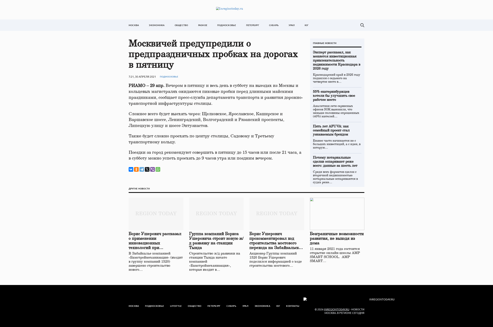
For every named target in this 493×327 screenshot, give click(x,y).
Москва (134, 25)
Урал (292, 25)
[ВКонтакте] (131, 169)
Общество (181, 25)
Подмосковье (226, 25)
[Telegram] (141, 169)
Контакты (292, 306)
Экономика (156, 25)
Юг (306, 25)
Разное (202, 25)
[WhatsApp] (158, 169)
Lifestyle (176, 306)
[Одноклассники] (136, 169)
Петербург (252, 25)
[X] (147, 169)
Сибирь (274, 25)
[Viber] (152, 169)
